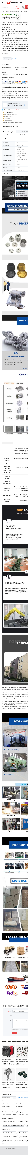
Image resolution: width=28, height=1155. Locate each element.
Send (15, 1033)
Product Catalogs (23, 1097)
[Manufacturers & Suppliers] (14, 2)
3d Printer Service (19, 1140)
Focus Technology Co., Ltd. (19, 1148)
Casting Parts (5, 1104)
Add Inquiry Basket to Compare (10, 126)
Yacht (17, 1101)
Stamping (20, 1121)
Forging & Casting (6, 1106)
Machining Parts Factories (9, 1133)
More (3, 1143)
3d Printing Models (7, 1140)
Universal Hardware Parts (9, 1121)
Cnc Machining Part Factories (10, 1136)
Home (3, 11)
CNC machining (19, 1106)
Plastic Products (5, 1101)
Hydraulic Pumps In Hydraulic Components (13, 1125)
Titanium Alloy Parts (20, 1104)
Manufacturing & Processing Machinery (14, 11)
